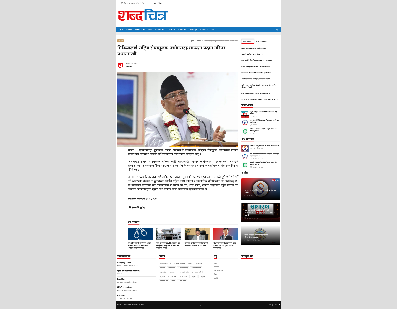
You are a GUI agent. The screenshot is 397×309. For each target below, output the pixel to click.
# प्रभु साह (193, 276)
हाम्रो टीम (216, 278)
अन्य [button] (213, 29)
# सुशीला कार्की (172, 276)
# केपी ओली (171, 268)
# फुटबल (162, 276)
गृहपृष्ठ (121, 29)
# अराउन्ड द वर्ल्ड (196, 268)
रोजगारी (172, 29)
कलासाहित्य (204, 29)
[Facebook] (196, 305)
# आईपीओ (199, 263)
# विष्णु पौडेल (182, 281)
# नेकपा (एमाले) (196, 272)
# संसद (173, 281)
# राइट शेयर (163, 272)
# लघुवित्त (202, 276)
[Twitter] (201, 305)
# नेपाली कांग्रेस (184, 272)
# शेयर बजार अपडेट (165, 263)
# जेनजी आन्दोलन (179, 263)
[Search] (277, 29)
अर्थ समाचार (182, 29)
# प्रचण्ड (190, 263)
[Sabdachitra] (143, 16)
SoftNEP (277, 305)
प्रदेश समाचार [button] (160, 29)
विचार (150, 29)
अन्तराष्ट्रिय (193, 29)
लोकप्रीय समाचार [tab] (261, 41)
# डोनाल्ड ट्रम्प (164, 281)
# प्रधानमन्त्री (183, 276)
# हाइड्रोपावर (173, 272)
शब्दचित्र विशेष (140, 29)
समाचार (129, 29)
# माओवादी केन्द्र (183, 268)
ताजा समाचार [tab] (247, 41)
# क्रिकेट (162, 268)
